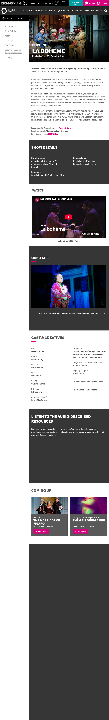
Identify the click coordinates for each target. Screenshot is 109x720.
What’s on (27, 11)
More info (42, 532)
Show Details (10, 31)
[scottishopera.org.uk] (8, 11)
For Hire (25, 3)
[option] (68, 290)
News (86, 11)
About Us (38, 11)
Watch (7, 35)
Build (70, 11)
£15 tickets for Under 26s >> (85, 161)
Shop (51, 3)
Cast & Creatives (11, 45)
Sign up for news (60, 3)
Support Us (51, 11)
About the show (11, 26)
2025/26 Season (54, 134)
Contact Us (97, 11)
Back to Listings (16, 18)
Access (78, 11)
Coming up (9, 57)
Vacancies (35, 3)
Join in (61, 11)
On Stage (9, 40)
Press (44, 3)
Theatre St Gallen (65, 128)
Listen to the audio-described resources (13, 51)
